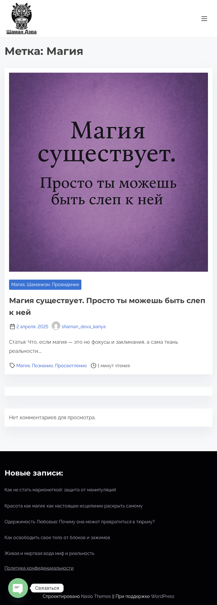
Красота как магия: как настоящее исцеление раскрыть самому (74, 506)
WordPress (162, 596)
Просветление (71, 365)
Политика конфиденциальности (39, 568)
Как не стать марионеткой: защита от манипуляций (60, 489)
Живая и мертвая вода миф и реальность (49, 553)
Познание (42, 365)
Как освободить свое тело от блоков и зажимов (57, 537)
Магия (23, 365)
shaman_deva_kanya (84, 326)
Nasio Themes (96, 596)
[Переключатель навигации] (204, 18)
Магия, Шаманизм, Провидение (45, 284)
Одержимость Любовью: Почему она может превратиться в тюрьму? (80, 521)
